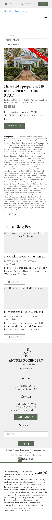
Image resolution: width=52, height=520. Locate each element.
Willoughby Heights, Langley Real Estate (28, 208)
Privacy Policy (25, 453)
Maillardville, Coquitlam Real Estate (23, 177)
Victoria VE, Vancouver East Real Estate (18, 197)
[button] (28, 4)
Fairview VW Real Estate (13, 162)
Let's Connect (25, 416)
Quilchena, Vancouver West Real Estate (24, 184)
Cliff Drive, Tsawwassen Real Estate (26, 145)
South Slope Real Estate (18, 193)
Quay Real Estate (10, 182)
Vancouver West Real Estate (33, 195)
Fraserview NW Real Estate (35, 167)
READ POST (16, 281)
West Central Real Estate (29, 199)
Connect (43, 4)
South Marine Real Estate (19, 190)
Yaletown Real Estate (11, 210)
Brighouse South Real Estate (24, 103)
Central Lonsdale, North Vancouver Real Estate (21, 141)
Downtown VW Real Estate (20, 156)
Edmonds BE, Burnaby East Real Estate (28, 160)
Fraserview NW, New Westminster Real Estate (20, 169)
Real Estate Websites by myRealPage (25, 455)
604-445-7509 (30, 4)
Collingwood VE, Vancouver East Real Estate (26, 149)
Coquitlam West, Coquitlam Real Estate (18, 152)
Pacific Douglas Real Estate (35, 180)
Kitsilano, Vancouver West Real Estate (24, 173)
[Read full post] (26, 66)
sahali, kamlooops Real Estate (25, 186)
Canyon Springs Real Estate (36, 139)
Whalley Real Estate (24, 203)
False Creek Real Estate (22, 165)
